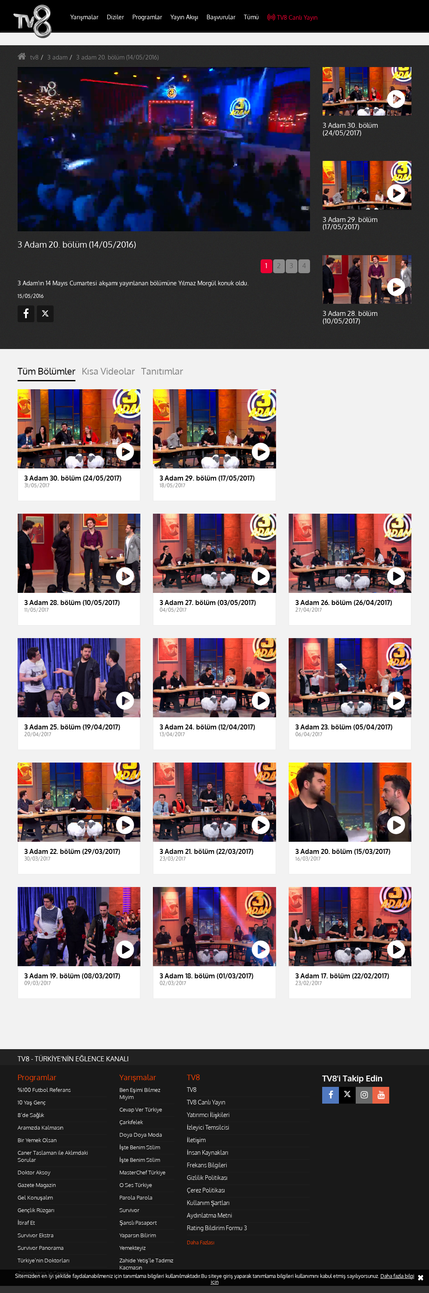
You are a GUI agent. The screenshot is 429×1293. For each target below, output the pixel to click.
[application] (214, 646)
